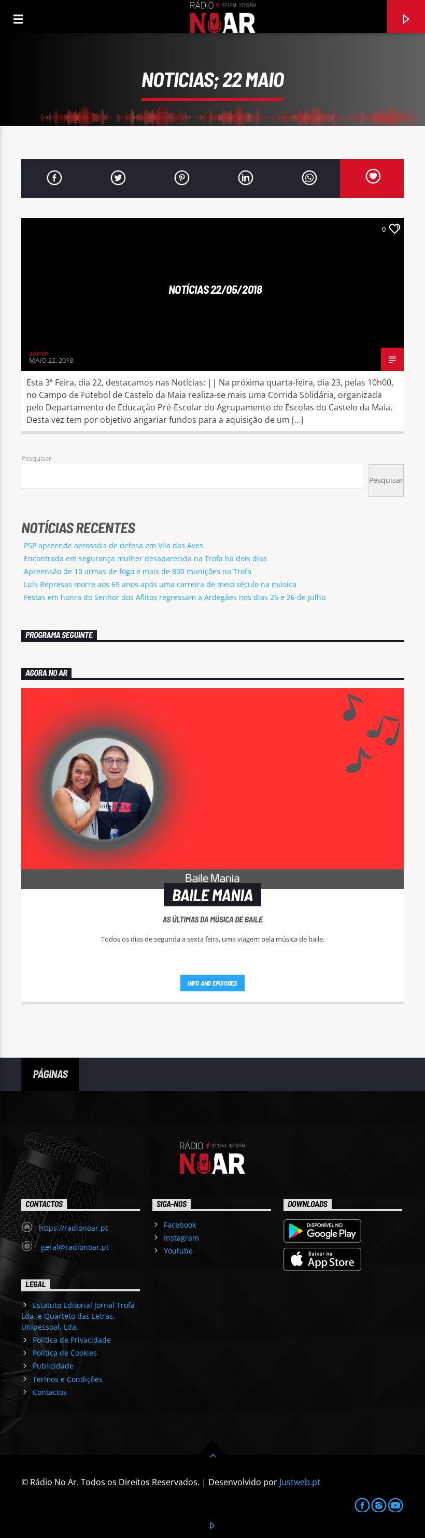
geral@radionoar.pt (74, 1247)
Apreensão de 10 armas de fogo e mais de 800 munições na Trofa (137, 571)
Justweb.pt (299, 1482)
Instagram (181, 1238)
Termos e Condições (68, 1379)
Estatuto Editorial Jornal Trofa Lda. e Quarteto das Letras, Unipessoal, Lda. (78, 1316)
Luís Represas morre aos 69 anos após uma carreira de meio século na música (160, 584)
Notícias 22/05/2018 (215, 289)
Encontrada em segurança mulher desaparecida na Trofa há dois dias (145, 558)
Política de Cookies (65, 1353)
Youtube (178, 1251)
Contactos (50, 1392)
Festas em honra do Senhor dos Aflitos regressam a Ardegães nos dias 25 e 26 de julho (174, 597)
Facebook (180, 1225)
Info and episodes (212, 983)
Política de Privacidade (72, 1340)
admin (39, 353)
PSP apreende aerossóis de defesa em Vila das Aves (113, 545)
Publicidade (53, 1366)
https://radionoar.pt (73, 1228)
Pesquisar (36, 458)
